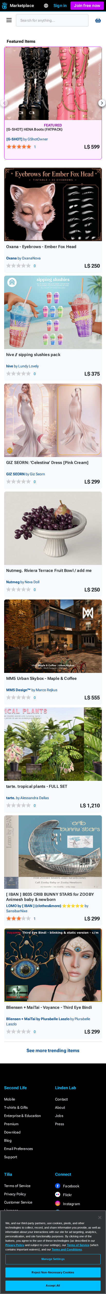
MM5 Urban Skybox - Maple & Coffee (41, 678)
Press (59, 1124)
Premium (11, 1124)
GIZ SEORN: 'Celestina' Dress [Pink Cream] (47, 462)
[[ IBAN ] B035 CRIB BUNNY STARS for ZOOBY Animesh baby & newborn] (53, 852)
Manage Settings (53, 1259)
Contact (61, 1099)
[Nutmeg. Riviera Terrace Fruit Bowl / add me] (53, 528)
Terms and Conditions (67, 1249)
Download (12, 1132)
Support (10, 1157)
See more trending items (53, 1050)
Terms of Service (17, 1186)
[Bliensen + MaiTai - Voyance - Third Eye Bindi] (53, 965)
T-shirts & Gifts (16, 1107)
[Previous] (4, 103)
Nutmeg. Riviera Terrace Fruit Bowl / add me (49, 570)
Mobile (9, 1099)
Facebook (70, 1186)
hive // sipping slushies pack (33, 354)
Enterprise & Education (22, 1116)
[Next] (101, 103)
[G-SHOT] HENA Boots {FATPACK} (34, 129)
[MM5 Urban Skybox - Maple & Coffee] (53, 636)
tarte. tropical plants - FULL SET (36, 786)
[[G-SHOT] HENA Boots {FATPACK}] (53, 83)
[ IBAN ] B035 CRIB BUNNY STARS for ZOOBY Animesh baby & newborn (50, 897)
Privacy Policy (15, 1194)
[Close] (99, 1217)
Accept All (53, 1285)
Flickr (67, 1195)
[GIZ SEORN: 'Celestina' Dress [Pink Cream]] (53, 420)
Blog (8, 1140)
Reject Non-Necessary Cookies (53, 1272)
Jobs (59, 1116)
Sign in (60, 5)
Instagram (71, 1204)
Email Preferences (18, 1149)
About (60, 1107)
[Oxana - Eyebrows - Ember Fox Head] (53, 204)
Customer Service (18, 1202)
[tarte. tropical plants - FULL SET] (53, 744)
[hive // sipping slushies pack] (53, 312)
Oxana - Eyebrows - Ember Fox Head (41, 246)
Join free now (87, 5)
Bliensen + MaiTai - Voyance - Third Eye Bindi (49, 1007)
